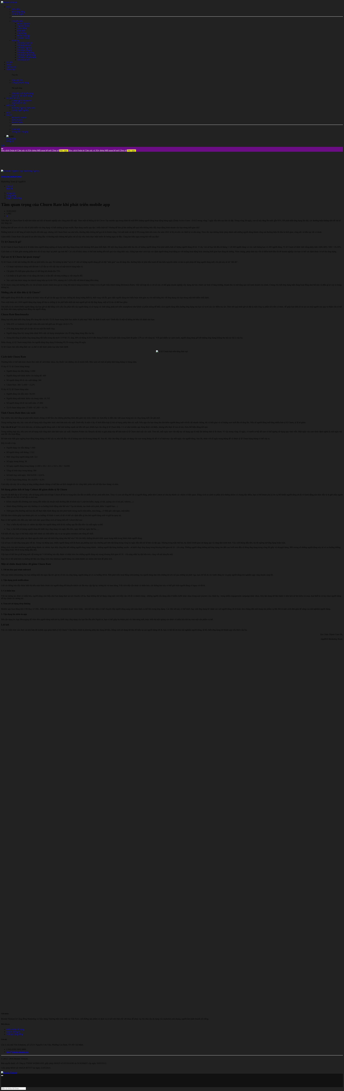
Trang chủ (10, 193)
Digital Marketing (14, 198)
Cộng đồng (11, 195)
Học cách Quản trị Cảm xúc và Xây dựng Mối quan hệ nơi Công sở (34, 150)
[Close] (2, 148)
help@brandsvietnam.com (17, 1052)
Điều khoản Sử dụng (15, 1029)
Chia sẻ (9, 186)
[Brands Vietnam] (9, 2)
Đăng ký (10, 141)
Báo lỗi (9, 188)
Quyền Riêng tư (13, 1032)
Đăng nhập (11, 138)
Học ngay (63, 151)
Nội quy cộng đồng (14, 1034)
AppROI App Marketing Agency (11, 176)
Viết (3, 145)
